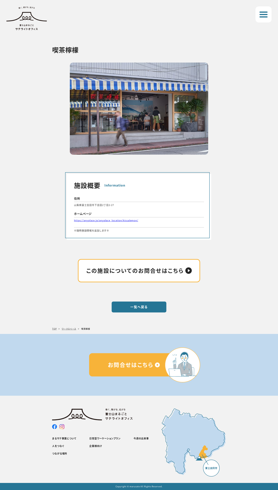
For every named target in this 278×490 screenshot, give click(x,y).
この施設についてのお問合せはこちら (135, 270)
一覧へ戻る (139, 307)
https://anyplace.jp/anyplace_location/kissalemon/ (106, 220)
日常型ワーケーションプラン (105, 438)
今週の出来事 (141, 438)
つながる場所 (59, 453)
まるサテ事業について (64, 438)
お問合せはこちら (130, 365)
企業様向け (95, 445)
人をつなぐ (58, 445)
